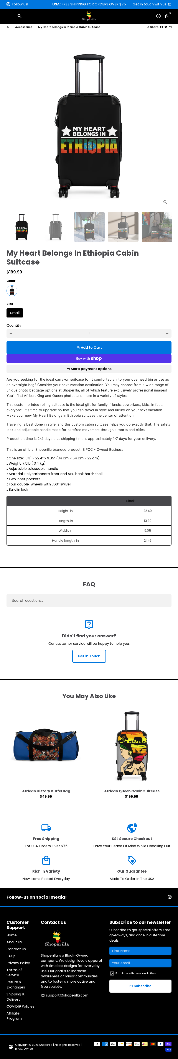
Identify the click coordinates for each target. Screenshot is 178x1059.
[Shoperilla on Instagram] (8, 4)
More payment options (91, 368)
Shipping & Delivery (16, 997)
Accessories (23, 27)
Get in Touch (89, 656)
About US (14, 942)
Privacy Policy (18, 962)
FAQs (11, 956)
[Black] (12, 290)
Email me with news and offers (135, 973)
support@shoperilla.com (64, 995)
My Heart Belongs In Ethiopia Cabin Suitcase (69, 27)
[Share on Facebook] (161, 27)
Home (12, 935)
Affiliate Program (14, 1016)
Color (11, 281)
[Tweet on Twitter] (166, 27)
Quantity (14, 325)
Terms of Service (14, 972)
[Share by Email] (170, 27)
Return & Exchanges (16, 985)
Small (15, 311)
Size (10, 304)
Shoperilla (46, 1045)
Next (165, 126)
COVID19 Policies (20, 1006)
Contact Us (16, 949)
